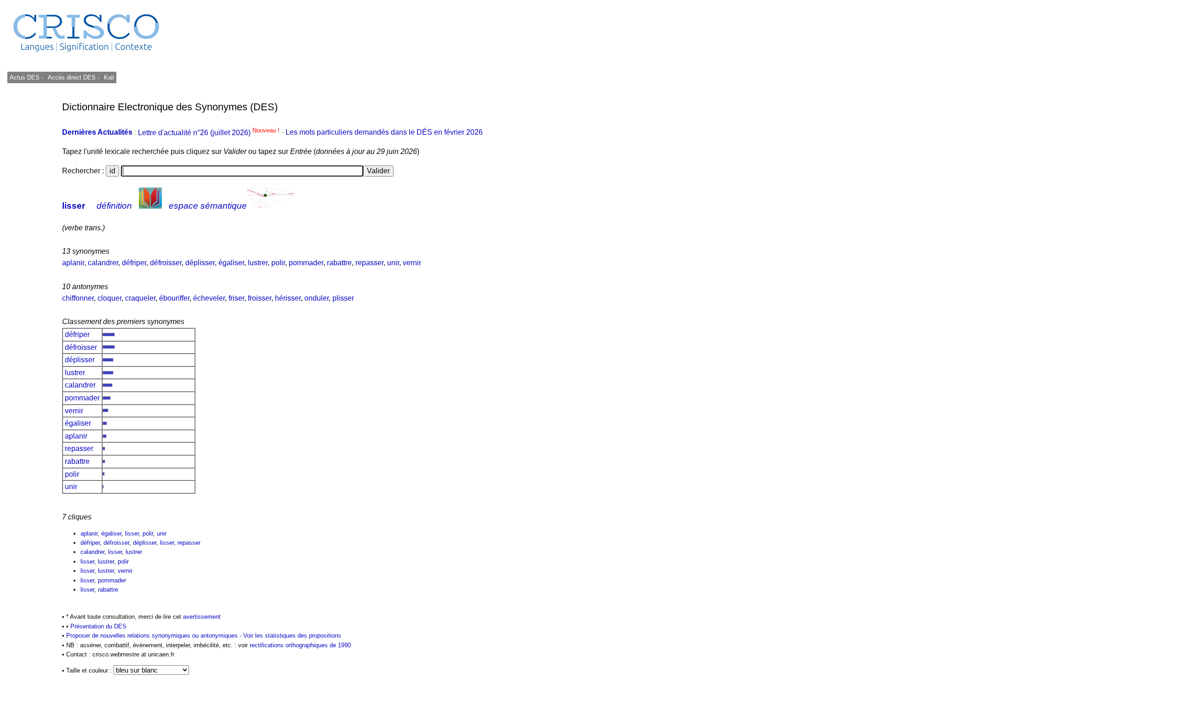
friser (236, 298)
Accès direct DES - (73, 77)
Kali (109, 77)
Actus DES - (26, 77)
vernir (412, 263)
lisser (73, 206)
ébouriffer (174, 298)
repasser (369, 263)
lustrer (258, 263)
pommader (306, 263)
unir (393, 263)
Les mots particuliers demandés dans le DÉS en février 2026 (384, 133)
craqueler (140, 298)
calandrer (103, 263)
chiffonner (78, 298)
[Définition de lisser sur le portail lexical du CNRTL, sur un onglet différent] (150, 206)
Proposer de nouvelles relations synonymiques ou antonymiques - (154, 635)
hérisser (288, 298)
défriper (134, 263)
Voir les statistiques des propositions (292, 635)
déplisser (200, 263)
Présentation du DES (98, 626)
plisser (343, 298)
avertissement (202, 616)
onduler (316, 298)
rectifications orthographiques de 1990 (300, 645)
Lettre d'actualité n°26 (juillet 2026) (209, 133)
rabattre (339, 263)
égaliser (231, 263)
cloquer (109, 298)
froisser (259, 298)
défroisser (166, 263)
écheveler (209, 298)
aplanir (73, 263)
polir (278, 263)
